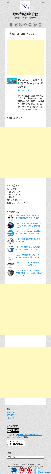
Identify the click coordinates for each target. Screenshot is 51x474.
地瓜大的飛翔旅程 (25, 14)
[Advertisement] (25, 57)
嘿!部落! (10, 418)
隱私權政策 (19, 466)
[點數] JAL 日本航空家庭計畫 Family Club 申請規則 (31, 83)
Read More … (33, 109)
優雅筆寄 (11, 412)
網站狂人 (11, 415)
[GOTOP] (37, 470)
